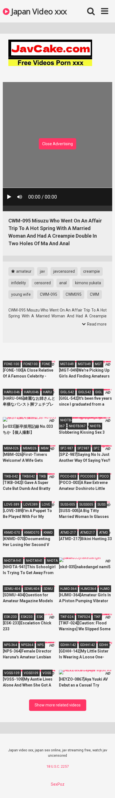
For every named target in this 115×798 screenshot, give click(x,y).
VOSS (46, 673)
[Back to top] (104, 786)
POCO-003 (68, 476)
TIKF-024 (66, 617)
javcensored (64, 271)
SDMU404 (31, 589)
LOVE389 (30, 504)
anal (63, 283)
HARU (47, 392)
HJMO (105, 589)
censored (42, 283)
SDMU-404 (12, 589)
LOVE (46, 504)
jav (42, 271)
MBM (45, 448)
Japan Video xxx (38, 11)
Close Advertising (57, 144)
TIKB (42, 476)
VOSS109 (31, 673)
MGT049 (84, 364)
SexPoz (57, 784)
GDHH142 (87, 645)
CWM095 (74, 294)
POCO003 (87, 476)
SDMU (48, 589)
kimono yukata (88, 283)
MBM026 (30, 448)
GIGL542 (84, 392)
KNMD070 (31, 533)
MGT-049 (67, 364)
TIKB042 (28, 476)
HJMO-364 (68, 589)
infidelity (18, 283)
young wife (21, 294)
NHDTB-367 (65, 423)
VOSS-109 (12, 673)
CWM (94, 294)
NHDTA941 (34, 561)
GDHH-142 (68, 645)
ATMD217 (87, 533)
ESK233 (27, 617)
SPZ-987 (66, 448)
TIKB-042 (11, 476)
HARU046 (31, 392)
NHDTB (95, 426)
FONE (46, 364)
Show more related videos (58, 705)
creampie (91, 271)
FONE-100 (11, 364)
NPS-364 (10, 645)
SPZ (97, 448)
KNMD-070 (12, 533)
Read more (96, 324)
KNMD (48, 533)
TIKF (97, 617)
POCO (104, 476)
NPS (40, 645)
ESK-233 (10, 617)
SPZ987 (83, 448)
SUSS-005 (67, 504)
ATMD (103, 533)
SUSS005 (86, 504)
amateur (23, 271)
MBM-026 (11, 448)
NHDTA (52, 561)
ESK (40, 617)
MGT (98, 364)
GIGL (98, 392)
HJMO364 (88, 589)
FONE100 (30, 364)
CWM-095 (48, 294)
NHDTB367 (77, 426)
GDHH (103, 645)
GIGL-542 (67, 392)
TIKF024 (84, 617)
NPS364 (27, 645)
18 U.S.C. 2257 (57, 766)
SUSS (101, 504)
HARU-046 (12, 392)
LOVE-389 (11, 504)
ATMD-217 (68, 533)
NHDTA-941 (13, 561)
